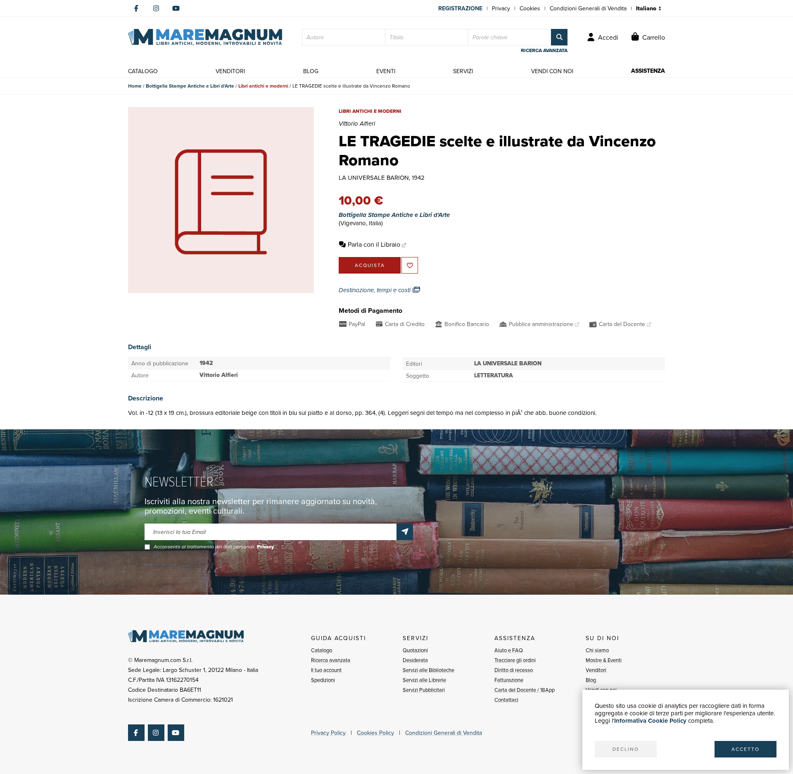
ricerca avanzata (544, 50)
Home (135, 85)
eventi (385, 71)
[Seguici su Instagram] (156, 8)
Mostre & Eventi (604, 660)
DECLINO (626, 749)
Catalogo (321, 650)
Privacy (501, 8)
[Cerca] (559, 37)
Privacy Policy (328, 733)
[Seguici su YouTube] (176, 8)
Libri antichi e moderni (263, 85)
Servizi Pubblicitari (424, 689)
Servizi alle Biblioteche (428, 670)
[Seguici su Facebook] (136, 8)
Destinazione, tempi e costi (375, 290)
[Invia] (404, 532)
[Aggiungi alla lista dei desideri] (409, 265)
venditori (230, 71)
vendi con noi (552, 71)
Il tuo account (326, 670)
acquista (370, 265)
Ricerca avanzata (330, 660)
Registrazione (460, 8)
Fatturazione (508, 680)
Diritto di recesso (513, 670)
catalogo (143, 71)
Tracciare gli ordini (515, 660)
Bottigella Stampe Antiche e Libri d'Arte (190, 85)
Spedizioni (323, 680)
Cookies (530, 8)
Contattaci (506, 699)
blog (310, 71)
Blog (591, 680)
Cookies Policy (375, 733)
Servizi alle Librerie (424, 680)
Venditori (596, 670)
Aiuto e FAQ (508, 650)
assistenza (648, 71)
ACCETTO (745, 749)
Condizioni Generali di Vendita (588, 8)
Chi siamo (597, 650)
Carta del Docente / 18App (524, 689)
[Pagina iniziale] (205, 37)
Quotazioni (415, 650)
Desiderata (415, 660)
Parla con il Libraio (374, 244)
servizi (463, 71)
